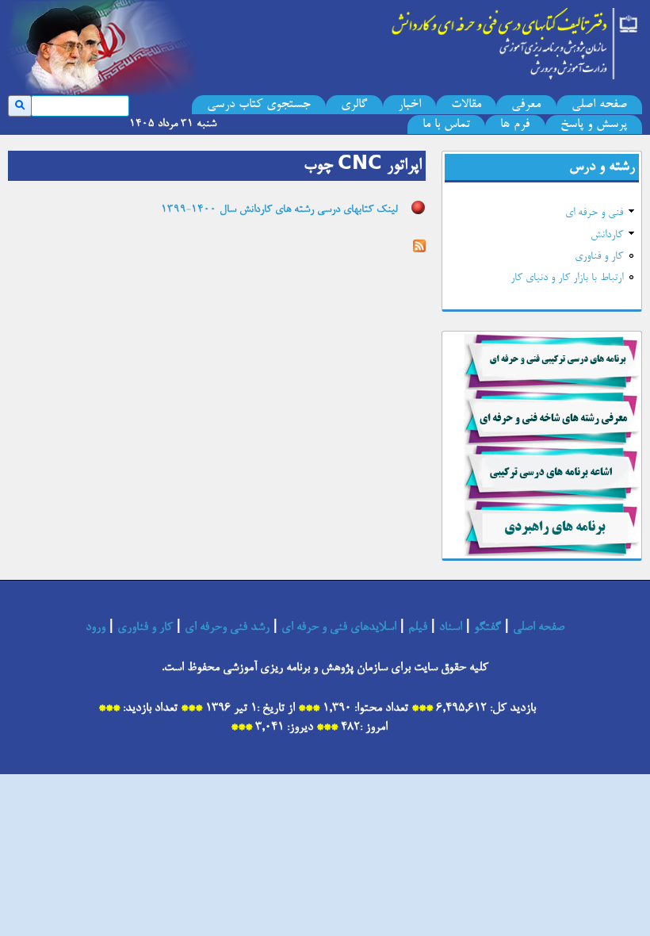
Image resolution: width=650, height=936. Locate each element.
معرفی (526, 105)
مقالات (466, 105)
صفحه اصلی (599, 105)
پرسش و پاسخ (593, 124)
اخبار (409, 105)
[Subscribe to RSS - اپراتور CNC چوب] (419, 248)
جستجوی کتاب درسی (259, 105)
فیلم (417, 627)
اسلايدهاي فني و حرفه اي (338, 627)
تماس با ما (446, 124)
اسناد (450, 627)
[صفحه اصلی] (515, 40)
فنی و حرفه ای (594, 213)
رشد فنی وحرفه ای (227, 627)
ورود (95, 627)
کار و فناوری (599, 257)
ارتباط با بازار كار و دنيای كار (566, 278)
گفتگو (487, 627)
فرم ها (515, 124)
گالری (354, 105)
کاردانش (607, 235)
